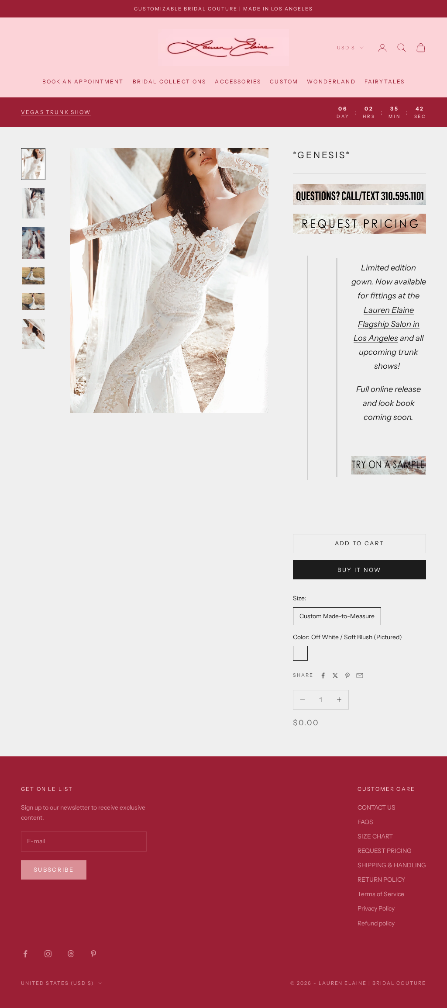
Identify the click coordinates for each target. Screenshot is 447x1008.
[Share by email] (359, 675)
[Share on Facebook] (323, 675)
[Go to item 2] (33, 203)
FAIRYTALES (384, 81)
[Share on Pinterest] (347, 675)
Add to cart (360, 543)
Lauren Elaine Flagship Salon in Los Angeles (386, 324)
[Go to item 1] (33, 164)
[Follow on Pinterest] (93, 953)
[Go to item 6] (33, 334)
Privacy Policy (376, 908)
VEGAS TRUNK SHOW (56, 112)
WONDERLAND (331, 81)
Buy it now (359, 569)
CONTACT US (376, 807)
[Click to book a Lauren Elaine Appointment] (388, 464)
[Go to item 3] (33, 243)
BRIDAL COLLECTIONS (169, 81)
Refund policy (376, 923)
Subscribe (54, 869)
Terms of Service (381, 894)
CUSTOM (284, 81)
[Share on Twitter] (335, 675)
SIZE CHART (375, 836)
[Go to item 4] (33, 276)
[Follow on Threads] (70, 953)
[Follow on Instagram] (48, 953)
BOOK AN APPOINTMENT (83, 81)
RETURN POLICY (381, 879)
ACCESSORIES (238, 81)
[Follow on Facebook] (25, 953)
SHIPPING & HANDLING (392, 865)
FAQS (365, 822)
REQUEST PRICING (385, 851)
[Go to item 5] (33, 301)
